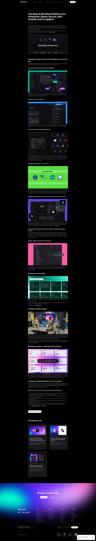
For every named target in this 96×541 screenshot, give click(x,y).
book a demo (43, 405)
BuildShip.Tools (38, 305)
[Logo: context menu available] (24, 2)
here (40, 160)
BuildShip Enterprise (36, 405)
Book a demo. (52, 32)
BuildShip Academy (47, 373)
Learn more (57, 225)
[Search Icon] (68, 2)
